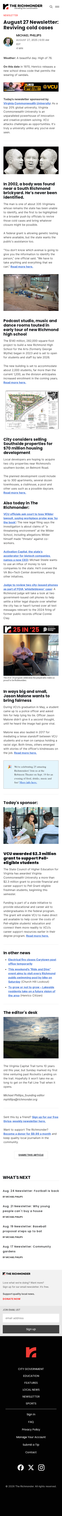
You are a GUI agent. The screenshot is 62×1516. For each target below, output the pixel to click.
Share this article (30, 1155)
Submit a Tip (31, 1445)
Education (31, 1376)
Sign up (31, 1329)
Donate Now (11, 1299)
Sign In (31, 1414)
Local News (31, 1390)
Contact (31, 1452)
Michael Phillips (28, 35)
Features (31, 1383)
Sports (31, 1403)
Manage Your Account (31, 1437)
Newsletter (10, 15)
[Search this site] (51, 6)
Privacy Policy (31, 1430)
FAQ (31, 1422)
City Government (31, 1369)
